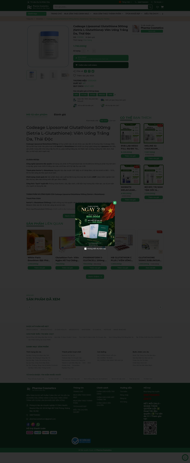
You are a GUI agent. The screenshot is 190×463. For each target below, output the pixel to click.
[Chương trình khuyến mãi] (95, 224)
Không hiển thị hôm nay (96, 249)
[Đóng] (114, 202)
